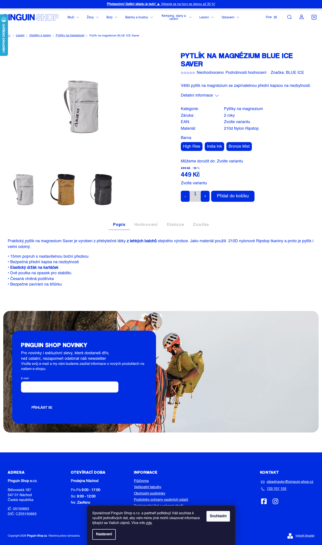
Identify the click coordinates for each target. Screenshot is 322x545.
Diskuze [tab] (175, 224)
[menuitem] (73, 17)
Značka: (287, 73)
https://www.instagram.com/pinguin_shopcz (275, 501)
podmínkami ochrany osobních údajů (90, 397)
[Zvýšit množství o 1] (205, 196)
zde (149, 523)
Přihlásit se (41, 407)
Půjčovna (141, 481)
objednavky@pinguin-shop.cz (290, 482)
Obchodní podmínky (149, 493)
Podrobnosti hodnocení (246, 73)
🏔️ (161, 4)
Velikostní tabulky (147, 487)
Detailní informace (197, 95)
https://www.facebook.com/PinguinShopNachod (264, 501)
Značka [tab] (201, 224)
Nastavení (104, 534)
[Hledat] (289, 17)
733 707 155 (276, 489)
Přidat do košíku (233, 196)
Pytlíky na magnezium (243, 109)
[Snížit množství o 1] (185, 196)
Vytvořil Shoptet (304, 536)
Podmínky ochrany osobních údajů (161, 500)
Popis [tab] (119, 224)
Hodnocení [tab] (146, 224)
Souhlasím (218, 516)
